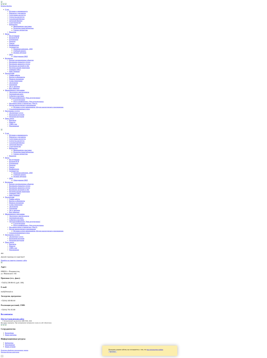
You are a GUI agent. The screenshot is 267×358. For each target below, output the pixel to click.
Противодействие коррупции (10, 352)
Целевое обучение (19, 53)
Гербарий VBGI (14, 69)
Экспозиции (13, 83)
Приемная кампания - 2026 (23, 49)
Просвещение (14, 126)
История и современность (18, 11)
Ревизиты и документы (17, 13)
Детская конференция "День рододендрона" (24, 98)
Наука (7, 34)
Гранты (11, 43)
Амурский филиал (15, 21)
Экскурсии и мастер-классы (19, 92)
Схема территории (15, 81)
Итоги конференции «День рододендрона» (28, 101)
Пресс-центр (9, 118)
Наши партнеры (10, 335)
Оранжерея (13, 85)
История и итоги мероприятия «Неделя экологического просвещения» (38, 107)
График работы (14, 75)
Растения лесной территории (19, 68)
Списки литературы (20, 30)
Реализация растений (16, 115)
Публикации (13, 39)
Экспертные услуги (16, 113)
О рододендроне (19, 100)
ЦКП (11, 54)
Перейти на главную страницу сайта (14, 260)
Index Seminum (14, 71)
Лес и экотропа (14, 86)
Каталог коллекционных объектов (21, 60)
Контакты (12, 120)
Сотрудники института (17, 15)
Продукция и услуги (12, 111)
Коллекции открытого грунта (19, 62)
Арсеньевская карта (16, 94)
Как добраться (14, 88)
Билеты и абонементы (17, 77)
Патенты (12, 41)
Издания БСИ (14, 38)
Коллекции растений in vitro (19, 66)
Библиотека (13, 24)
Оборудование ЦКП (20, 56)
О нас (7, 9)
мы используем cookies (155, 349)
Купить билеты (6, 6)
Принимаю (112, 351)
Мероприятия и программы (15, 90)
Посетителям (9, 73)
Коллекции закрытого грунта (19, 64)
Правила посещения (16, 79)
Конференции (14, 45)
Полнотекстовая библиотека (23, 28)
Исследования (14, 36)
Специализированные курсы (19, 109)
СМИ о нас (13, 124)
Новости (12, 122)
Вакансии (12, 32)
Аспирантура (14, 47)
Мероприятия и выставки (22, 26)
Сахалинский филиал (17, 19)
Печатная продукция (16, 116)
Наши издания (10, 347)
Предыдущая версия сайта (12, 319)
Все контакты (7, 314)
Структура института (16, 17)
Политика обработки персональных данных (14, 350)
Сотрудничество (15, 22)
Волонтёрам (9, 333)
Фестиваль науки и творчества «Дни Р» (23, 103)
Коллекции (9, 58)
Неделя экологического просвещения (22, 105)
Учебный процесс (19, 51)
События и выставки (16, 96)
